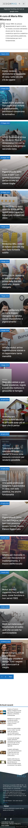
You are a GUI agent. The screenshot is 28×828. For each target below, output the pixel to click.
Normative (4, 100)
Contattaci (5, 802)
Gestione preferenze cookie (21, 826)
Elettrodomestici (6, 445)
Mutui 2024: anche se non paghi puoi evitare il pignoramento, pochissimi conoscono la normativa (13, 108)
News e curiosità (6, 203)
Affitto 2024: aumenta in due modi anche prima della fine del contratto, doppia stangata (13, 281)
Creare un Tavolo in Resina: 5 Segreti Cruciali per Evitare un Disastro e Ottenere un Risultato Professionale (14, 712)
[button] (19, 3)
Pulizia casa (5, 621)
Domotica (4, 68)
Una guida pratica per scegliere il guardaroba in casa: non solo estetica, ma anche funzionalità (13, 489)
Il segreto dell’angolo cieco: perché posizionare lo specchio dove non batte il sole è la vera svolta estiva (14, 752)
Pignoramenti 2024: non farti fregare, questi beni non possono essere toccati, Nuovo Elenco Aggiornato (14, 523)
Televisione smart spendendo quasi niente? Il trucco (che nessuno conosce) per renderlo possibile (13, 454)
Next (10, 677)
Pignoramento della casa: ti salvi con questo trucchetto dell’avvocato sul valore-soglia (12, 178)
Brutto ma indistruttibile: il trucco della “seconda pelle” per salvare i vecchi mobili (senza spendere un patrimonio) (14, 731)
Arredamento (5, 480)
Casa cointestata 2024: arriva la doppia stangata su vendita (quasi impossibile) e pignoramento (13, 316)
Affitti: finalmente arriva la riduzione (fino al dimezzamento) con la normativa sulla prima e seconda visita (14, 143)
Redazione (4, 823)
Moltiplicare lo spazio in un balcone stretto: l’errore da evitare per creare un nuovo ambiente (13, 722)
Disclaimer (5, 825)
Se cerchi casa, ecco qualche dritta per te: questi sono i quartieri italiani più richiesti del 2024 (13, 212)
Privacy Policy (15, 823)
